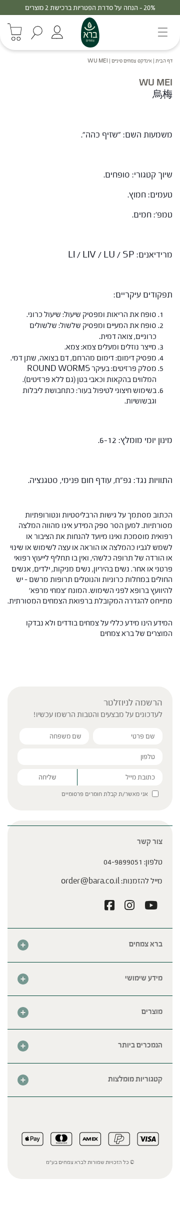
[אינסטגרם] (130, 906)
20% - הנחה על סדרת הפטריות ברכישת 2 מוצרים (90, 8)
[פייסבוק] (110, 906)
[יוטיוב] (151, 906)
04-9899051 (123, 861)
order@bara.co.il (90, 881)
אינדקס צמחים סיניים (132, 61)
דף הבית (164, 61)
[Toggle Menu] (160, 32)
